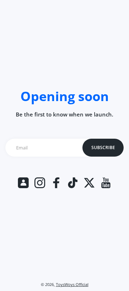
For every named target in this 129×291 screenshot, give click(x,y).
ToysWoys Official (72, 284)
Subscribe (103, 147)
